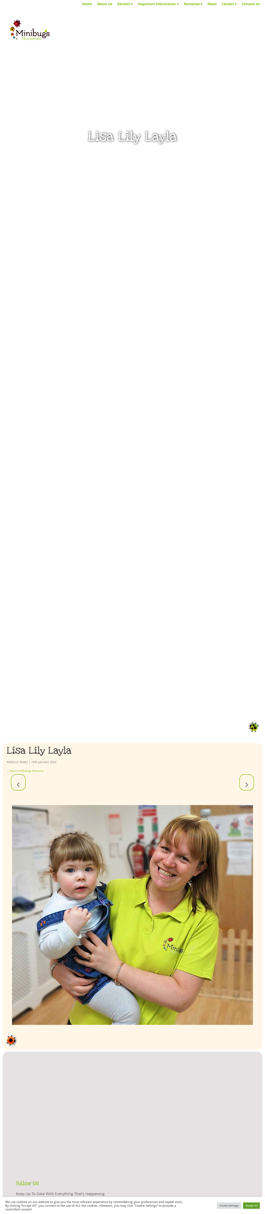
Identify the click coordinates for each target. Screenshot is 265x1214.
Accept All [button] (251, 1205)
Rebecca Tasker (17, 762)
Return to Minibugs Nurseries (25, 771)
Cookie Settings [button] (228, 1205)
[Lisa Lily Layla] (132, 915)
